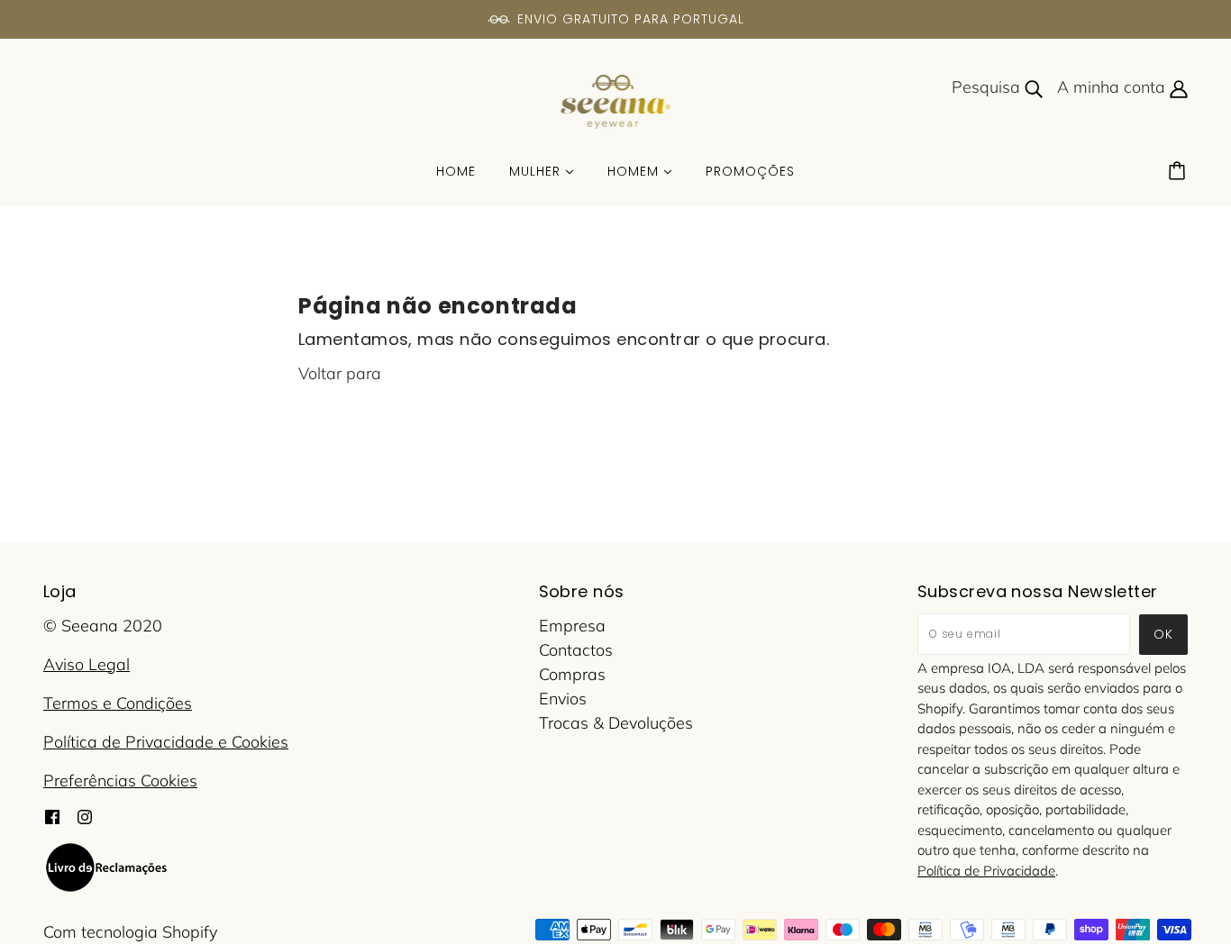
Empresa (572, 625)
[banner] (615, 100)
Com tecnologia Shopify (130, 931)
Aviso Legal (86, 664)
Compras (572, 674)
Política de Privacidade (986, 870)
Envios (563, 698)
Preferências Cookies (120, 780)
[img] (52, 814)
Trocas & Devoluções (616, 723)
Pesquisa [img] (988, 87)
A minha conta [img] (1113, 87)
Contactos (576, 650)
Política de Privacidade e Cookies (165, 741)
